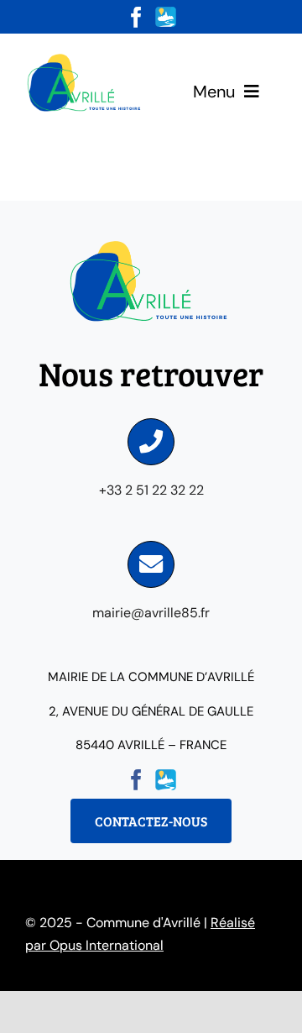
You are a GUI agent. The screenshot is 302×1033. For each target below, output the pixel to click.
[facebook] (136, 17)
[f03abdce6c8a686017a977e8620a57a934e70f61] (85, 57)
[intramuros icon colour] (165, 13)
